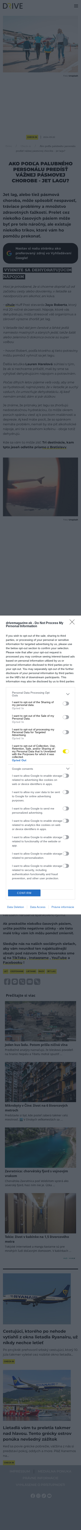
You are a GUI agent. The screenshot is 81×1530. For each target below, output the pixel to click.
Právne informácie (63, 907)
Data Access (37, 907)
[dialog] (40, 765)
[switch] (66, 703)
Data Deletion (15, 907)
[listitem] (40, 694)
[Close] (73, 623)
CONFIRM (24, 893)
